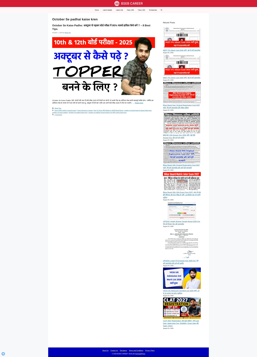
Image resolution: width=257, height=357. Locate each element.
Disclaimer (123, 350)
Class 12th (141, 10)
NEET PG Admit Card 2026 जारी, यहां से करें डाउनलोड (181, 50)
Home (97, 10)
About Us (105, 350)
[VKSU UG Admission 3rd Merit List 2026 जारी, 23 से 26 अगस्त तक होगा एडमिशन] (182, 279)
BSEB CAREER (132, 3)
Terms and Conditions (136, 350)
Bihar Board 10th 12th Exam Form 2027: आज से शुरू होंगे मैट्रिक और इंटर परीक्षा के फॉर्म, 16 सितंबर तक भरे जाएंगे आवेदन (182, 194)
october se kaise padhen (60, 112)
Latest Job (119, 10)
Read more (139, 103)
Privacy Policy (150, 350)
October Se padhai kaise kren (78, 112)
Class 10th (130, 10)
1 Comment (58, 115)
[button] (161, 10)
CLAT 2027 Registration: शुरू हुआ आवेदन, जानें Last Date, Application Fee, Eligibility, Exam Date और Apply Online (181, 323)
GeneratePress (140, 354)
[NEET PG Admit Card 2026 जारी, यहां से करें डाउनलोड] (182, 38)
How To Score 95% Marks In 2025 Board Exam (108, 110)
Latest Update (107, 10)
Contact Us (114, 350)
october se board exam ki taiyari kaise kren (137, 110)
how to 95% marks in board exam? (66, 110)
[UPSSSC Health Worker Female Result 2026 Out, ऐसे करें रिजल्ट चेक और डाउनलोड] (182, 211)
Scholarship (153, 10)
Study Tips (58, 108)
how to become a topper (85, 110)
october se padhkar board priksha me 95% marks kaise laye (107, 112)
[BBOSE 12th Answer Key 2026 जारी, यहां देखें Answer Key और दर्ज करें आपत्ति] (182, 123)
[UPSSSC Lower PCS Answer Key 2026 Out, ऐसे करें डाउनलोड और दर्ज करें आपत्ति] (182, 244)
